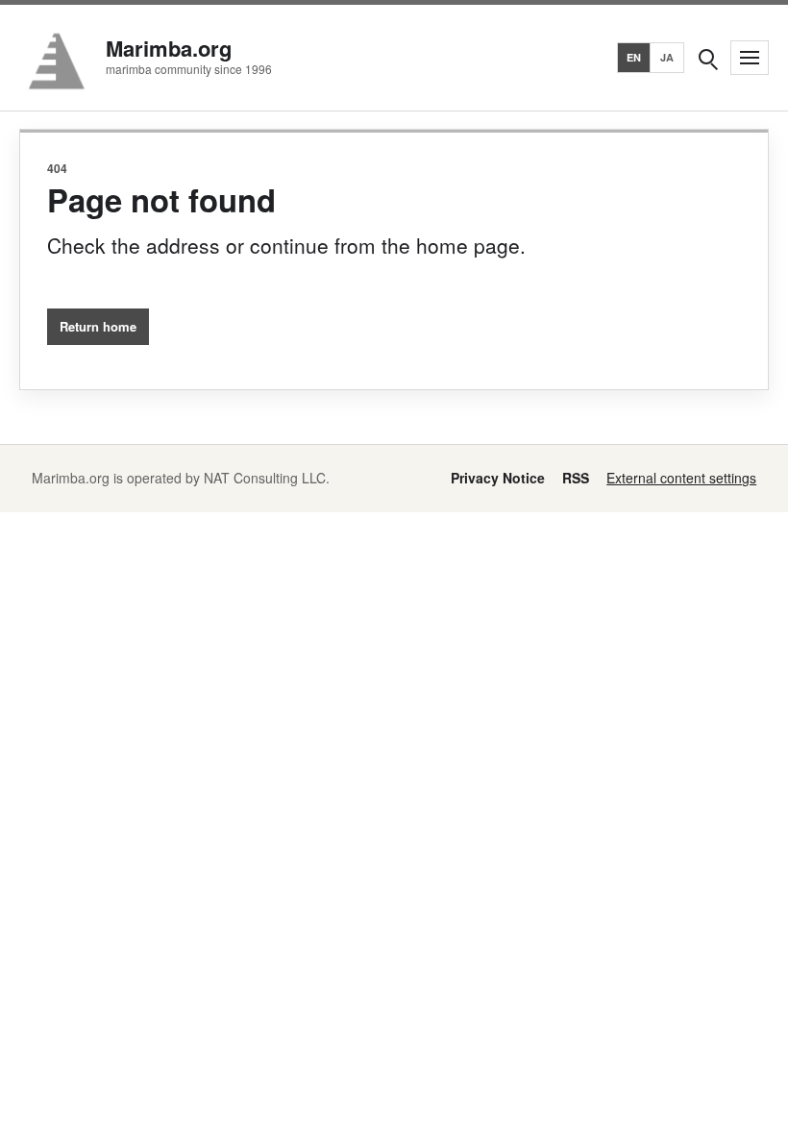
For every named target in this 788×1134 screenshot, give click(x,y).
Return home (98, 326)
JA (667, 57)
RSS (575, 477)
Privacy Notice (498, 477)
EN (634, 57)
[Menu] (749, 57)
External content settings (681, 477)
